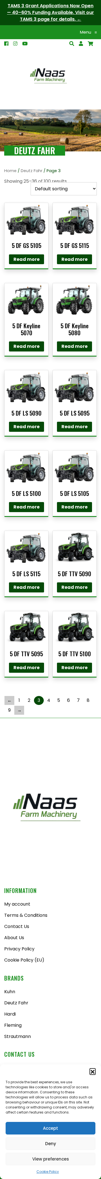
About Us (14, 937)
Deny (50, 1144)
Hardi (10, 1014)
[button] (92, 1071)
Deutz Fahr (31, 171)
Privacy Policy (19, 949)
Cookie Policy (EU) (24, 960)
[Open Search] (90, 43)
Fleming (13, 1025)
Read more (26, 259)
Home (10, 171)
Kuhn (9, 991)
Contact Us (16, 926)
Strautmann (17, 1036)
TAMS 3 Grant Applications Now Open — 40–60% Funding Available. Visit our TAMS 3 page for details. (50, 12)
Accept (50, 1128)
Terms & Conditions (25, 915)
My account (17, 904)
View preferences (50, 1159)
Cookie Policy (47, 1171)
